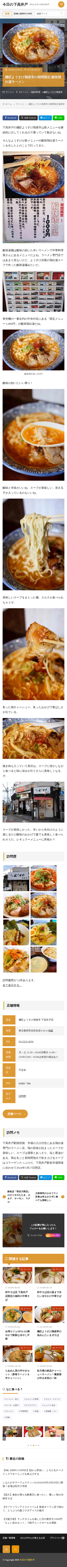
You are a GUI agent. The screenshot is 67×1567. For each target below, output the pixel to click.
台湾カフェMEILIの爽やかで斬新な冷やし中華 (17, 1335)
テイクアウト (32, 1405)
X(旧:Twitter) (30, 118)
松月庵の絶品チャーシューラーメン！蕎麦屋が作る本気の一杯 (49, 1374)
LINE (60, 118)
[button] (4, 1437)
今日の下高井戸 (26, 4)
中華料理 (25, 1411)
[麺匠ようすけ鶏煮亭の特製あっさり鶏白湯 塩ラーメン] (44, 932)
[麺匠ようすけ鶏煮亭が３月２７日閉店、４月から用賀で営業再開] (16, 878)
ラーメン (10, 92)
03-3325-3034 (26, 1041)
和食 (38, 1411)
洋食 (9, 1417)
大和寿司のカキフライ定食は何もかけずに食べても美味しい (46, 1196)
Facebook (12, 118)
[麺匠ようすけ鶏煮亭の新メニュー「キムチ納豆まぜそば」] (16, 959)
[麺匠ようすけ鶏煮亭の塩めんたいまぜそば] (16, 905)
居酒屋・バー (52, 1411)
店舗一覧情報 (9, 1538)
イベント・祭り (13, 1399)
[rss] (15, 1549)
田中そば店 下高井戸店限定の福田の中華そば (17, 1296)
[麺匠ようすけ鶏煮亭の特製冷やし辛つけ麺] (16, 932)
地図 (50, 1030)
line (29, 1083)
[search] (62, 13)
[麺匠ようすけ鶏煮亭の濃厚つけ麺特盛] (44, 959)
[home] (6, 1549)
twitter (22, 1083)
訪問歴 (22, 1096)
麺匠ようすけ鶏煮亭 (53, 92)
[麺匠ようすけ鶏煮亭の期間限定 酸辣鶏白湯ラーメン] (44, 905)
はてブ (46, 118)
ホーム (9, 104)
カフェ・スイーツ (54, 1399)
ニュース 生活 (50, 1405)
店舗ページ (14, 1113)
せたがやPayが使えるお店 (32, 1538)
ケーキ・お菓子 (13, 1405)
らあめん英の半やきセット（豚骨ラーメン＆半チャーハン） (17, 1374)
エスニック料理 (33, 1399)
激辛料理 (36, 92)
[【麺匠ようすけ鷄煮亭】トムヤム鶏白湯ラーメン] (44, 878)
